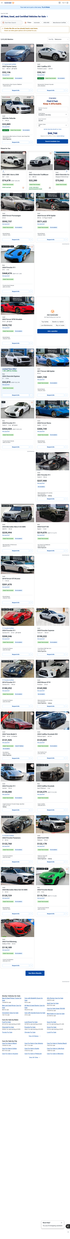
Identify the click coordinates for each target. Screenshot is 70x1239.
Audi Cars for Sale (53, 1003)
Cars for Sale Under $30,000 (56, 1008)
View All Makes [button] (33, 1036)
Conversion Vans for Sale (10, 1013)
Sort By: (51, 39)
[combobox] (12, 22)
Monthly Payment (42, 108)
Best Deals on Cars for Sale (55, 1014)
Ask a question (52, 331)
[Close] (61, 1223)
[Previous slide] (3, 171)
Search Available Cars (52, 141)
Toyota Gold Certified (10, 64)
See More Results (35, 973)
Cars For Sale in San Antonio (34, 1043)
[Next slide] (66, 171)
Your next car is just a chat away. (35, 7)
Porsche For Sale (30, 1027)
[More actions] (31, 90)
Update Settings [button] (60, 136)
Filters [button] (29, 22)
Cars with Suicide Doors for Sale (35, 1013)
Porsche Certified (9, 628)
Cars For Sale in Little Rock (55, 1048)
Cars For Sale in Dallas (9, 1048)
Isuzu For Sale (51, 1022)
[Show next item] (31, 357)
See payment (6, 75)
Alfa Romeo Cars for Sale (55, 998)
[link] (19, 78)
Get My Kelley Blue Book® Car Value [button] (52, 129)
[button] (59, 3)
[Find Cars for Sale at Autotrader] (9, 2)
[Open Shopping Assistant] (68, 1226)
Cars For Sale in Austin (32, 1048)
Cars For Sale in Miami (9, 1043)
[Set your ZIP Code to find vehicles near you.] (47, 16)
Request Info (15, 90)
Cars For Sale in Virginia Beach (57, 1043)
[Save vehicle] (32, 46)
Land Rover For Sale (31, 1022)
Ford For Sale (6, 1022)
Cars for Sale (4, 13)
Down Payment (42, 119)
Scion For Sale (51, 1027)
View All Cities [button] (33, 1057)
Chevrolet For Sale (8, 1027)
